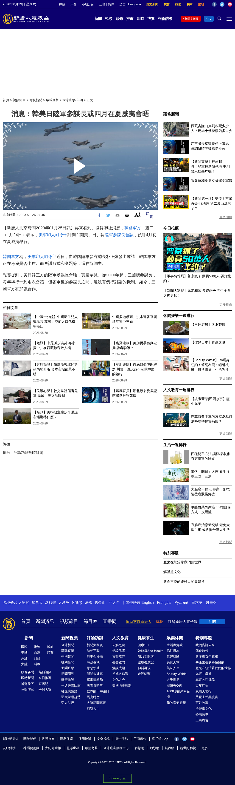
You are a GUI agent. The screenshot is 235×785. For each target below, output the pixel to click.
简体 (111, 4)
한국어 (211, 603)
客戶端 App (160, 739)
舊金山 (100, 603)
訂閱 (212, 622)
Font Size (137, 215)
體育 (50, 652)
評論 (24, 658)
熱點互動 (93, 651)
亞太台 (114, 603)
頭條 (119, 18)
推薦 (130, 18)
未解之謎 (118, 645)
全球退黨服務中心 (116, 748)
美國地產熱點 (121, 685)
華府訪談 (67, 680)
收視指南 (48, 739)
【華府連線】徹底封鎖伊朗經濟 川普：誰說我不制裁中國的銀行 (134, 369)
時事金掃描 (95, 656)
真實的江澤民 (205, 680)
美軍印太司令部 (53, 234)
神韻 (62, 4)
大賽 (73, 4)
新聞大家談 (95, 645)
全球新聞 (67, 645)
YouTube (230, 4)
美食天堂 (173, 662)
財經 (37, 658)
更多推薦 (225, 304)
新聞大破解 (95, 674)
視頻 (108, 18)
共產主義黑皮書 (207, 697)
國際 (24, 647)
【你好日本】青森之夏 (208, 342)
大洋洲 (63, 603)
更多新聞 (225, 379)
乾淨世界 (73, 748)
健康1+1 (144, 645)
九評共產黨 (204, 674)
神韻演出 (27, 689)
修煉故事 (202, 714)
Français (164, 603)
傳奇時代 (202, 651)
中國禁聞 (67, 656)
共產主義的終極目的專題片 (184, 581)
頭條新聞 (171, 114)
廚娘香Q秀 (174, 685)
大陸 (24, 664)
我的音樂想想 (176, 703)
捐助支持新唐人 (138, 622)
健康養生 (146, 638)
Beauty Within (177, 674)
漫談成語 (118, 668)
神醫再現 (144, 668)
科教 (37, 664)
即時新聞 (27, 678)
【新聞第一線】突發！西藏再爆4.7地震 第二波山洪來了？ (211, 203)
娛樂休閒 (175, 638)
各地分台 (88, 4)
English (147, 603)
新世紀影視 (188, 748)
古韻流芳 (118, 656)
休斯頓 (77, 603)
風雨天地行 (204, 691)
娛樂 (50, 647)
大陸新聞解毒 (96, 703)
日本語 (196, 603)
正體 (102, 4)
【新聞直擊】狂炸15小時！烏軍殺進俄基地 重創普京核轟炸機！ (210, 166)
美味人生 (173, 668)
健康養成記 (146, 662)
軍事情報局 (95, 680)
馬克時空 (93, 697)
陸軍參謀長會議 (119, 234)
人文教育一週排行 (178, 390)
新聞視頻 (69, 638)
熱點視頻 (45, 672)
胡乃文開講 (146, 656)
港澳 (37, 647)
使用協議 (84, 739)
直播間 (110, 621)
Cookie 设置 (117, 778)
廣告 (167, 4)
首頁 (6, 100)
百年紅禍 (202, 685)
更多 (204, 748)
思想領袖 (93, 668)
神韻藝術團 (31, 748)
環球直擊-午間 (72, 100)
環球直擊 (52, 100)
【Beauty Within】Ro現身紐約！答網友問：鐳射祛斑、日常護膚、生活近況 (210, 365)
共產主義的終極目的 (210, 662)
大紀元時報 (53, 748)
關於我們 (29, 739)
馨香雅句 (118, 662)
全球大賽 (45, 689)
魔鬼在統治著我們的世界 (182, 562)
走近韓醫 (144, 674)
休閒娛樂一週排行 (178, 315)
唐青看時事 (95, 685)
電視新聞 (35, 100)
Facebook (214, 4)
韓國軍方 (132, 228)
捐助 (178, 4)
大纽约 (23, 603)
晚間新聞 (67, 662)
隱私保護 (66, 739)
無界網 (169, 748)
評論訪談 (165, 18)
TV (209, 18)
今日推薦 (171, 228)
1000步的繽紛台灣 (178, 694)
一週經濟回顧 (71, 685)
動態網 (154, 748)
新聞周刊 (67, 674)
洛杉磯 (50, 603)
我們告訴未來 (205, 645)
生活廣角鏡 (175, 645)
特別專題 (171, 553)
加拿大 (37, 603)
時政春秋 (93, 662)
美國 (24, 652)
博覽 (151, 18)
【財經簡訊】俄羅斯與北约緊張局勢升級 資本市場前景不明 (55, 369)
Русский (181, 603)
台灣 (37, 652)
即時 (140, 18)
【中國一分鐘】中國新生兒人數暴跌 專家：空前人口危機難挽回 (55, 321)
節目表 (90, 621)
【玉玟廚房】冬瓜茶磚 (208, 325)
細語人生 (93, 709)
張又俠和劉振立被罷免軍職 (211, 181)
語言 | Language (130, 4)
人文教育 (120, 638)
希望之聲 (91, 748)
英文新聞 (152, 4)
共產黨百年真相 (207, 656)
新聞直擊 (67, 668)
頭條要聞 (27, 672)
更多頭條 (225, 217)
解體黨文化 (172, 572)
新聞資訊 (45, 621)
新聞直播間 (192, 18)
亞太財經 (67, 703)
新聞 (98, 18)
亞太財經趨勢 (71, 697)
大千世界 (173, 680)
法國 (88, 603)
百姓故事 (202, 703)
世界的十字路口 (98, 691)
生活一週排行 (175, 445)
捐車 (190, 4)
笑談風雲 (118, 651)
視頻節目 (19, 100)
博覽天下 (27, 684)
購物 (201, 4)
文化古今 (118, 680)
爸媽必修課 (120, 674)
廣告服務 (121, 739)
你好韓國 (173, 656)
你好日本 (173, 651)
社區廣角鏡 (69, 691)
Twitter (222, 4)
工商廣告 (202, 720)
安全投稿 (103, 739)
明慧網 (139, 748)
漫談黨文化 (204, 709)
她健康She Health (150, 651)
